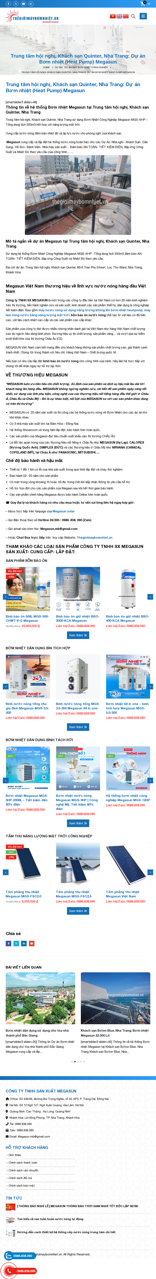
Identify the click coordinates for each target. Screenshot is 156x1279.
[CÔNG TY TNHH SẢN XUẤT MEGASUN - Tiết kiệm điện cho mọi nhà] (32, 16)
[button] (71, 1061)
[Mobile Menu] (143, 16)
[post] (10, 1206)
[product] (78, 589)
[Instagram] (30, 3)
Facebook (8, 943)
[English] (119, 15)
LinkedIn (24, 943)
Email (31, 943)
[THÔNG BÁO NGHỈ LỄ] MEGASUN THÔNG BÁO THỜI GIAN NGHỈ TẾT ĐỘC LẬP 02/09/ (77, 1206)
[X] (15, 3)
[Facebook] (8, 3)
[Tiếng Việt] (113, 15)
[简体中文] (126, 15)
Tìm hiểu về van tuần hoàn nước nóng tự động (50, 1219)
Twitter (16, 943)
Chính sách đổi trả (20, 1178)
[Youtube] (23, 3)
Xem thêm (76, 635)
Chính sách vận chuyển (23, 1170)
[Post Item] (40, 998)
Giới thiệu (15, 1155)
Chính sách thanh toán (23, 1162)
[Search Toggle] (133, 16)
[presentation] (6, 597)
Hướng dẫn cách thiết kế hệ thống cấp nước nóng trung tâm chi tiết (66, 1232)
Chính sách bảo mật (22, 1185)
